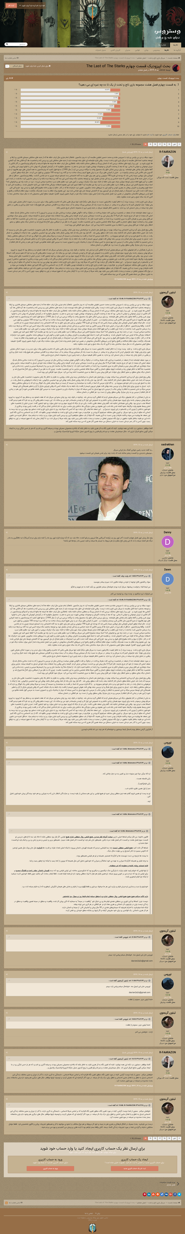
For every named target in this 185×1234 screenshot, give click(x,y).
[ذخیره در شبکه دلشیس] (162, 1194)
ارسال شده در (143, 152)
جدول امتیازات (100, 50)
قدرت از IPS (93, 1220)
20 (145, 144)
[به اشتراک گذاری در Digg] (166, 1194)
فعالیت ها (162, 44)
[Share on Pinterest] (145, 1194)
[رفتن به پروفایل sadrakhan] (168, 454)
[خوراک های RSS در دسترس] (6, 1202)
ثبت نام (11, 5)
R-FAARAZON (167, 152)
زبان (98, 1213)
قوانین (137, 50)
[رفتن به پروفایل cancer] (176, 68)
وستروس (156, 50)
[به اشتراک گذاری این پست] (6, 152)
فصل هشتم (142, 70)
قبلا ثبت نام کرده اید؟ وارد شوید (33, 5)
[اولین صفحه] (179, 144)
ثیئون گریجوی (168, 292)
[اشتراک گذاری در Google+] (171, 1194)
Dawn (167, 570)
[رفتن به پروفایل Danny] (168, 542)
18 (155, 144)
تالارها (175, 44)
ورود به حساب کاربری (50, 1168)
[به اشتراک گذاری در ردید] (158, 1194)
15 (169, 144)
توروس (167, 743)
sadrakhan (167, 445)
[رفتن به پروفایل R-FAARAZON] (168, 161)
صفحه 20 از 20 (136, 144)
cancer (162, 70)
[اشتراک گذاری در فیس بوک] (175, 1194)
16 (164, 144)
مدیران (127, 50)
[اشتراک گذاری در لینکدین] (149, 1194)
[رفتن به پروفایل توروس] (168, 752)
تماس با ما (89, 1213)
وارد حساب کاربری (169, 134)
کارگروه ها (177, 50)
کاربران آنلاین (115, 50)
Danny (167, 532)
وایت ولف (124, 576)
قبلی (174, 144)
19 (150, 144)
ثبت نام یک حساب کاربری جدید (135, 1168)
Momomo (132, 749)
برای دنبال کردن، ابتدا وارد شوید (36, 66)
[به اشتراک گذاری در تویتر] (179, 1194)
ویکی (146, 50)
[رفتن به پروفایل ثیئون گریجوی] (168, 302)
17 (159, 144)
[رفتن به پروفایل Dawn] (168, 579)
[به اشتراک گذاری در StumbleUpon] (153, 1194)
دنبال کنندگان (17, 66)
